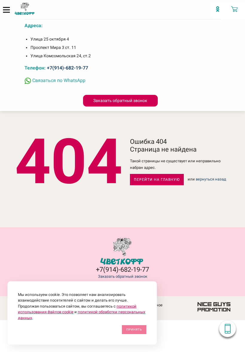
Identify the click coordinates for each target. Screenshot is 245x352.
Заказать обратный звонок (122, 276)
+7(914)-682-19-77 (67, 68)
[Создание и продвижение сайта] (213, 306)
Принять (134, 329)
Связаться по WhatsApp (58, 80)
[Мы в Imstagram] (220, 12)
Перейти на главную (157, 179)
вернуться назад (211, 179)
